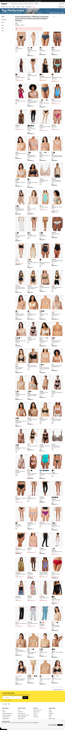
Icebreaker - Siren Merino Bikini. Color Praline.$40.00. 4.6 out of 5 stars (45, 228)
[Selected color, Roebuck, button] (16, 418)
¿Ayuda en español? (21, 713)
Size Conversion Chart (37, 710)
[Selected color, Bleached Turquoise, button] (52, 74)
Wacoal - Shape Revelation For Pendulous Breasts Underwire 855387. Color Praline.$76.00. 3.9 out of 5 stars (21, 645)
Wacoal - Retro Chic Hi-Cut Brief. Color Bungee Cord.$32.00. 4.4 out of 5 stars (57, 43)
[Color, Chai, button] (18, 523)
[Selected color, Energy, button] (40, 470)
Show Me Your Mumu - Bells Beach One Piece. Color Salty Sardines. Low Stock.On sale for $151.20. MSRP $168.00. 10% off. (45, 568)
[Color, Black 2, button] (56, 497)
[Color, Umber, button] (54, 497)
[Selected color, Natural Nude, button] (52, 622)
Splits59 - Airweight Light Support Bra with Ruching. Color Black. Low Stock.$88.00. (57, 281)
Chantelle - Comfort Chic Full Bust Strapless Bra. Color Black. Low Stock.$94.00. (33, 333)
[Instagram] (3, 704)
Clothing (50, 711)
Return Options (21, 718)
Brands (50, 710)
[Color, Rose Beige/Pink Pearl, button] (42, 676)
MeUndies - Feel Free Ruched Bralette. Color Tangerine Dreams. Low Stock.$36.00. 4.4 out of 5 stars (45, 281)
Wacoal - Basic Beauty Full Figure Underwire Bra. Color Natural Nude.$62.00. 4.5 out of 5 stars (33, 307)
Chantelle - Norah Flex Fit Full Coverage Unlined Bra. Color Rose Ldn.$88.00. (21, 440)
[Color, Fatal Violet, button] (18, 445)
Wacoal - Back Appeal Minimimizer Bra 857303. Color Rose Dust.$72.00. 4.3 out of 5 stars (21, 148)
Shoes (50, 716)
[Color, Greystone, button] (43, 311)
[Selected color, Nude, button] (16, 206)
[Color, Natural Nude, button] (18, 311)
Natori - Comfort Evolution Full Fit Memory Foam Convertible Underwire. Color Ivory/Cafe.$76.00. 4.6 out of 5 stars (45, 360)
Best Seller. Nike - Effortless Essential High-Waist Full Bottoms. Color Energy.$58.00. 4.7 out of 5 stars (45, 466)
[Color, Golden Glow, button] (31, 676)
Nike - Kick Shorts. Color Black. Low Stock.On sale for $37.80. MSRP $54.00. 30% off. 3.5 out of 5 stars (21, 255)
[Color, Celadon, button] (36, 676)
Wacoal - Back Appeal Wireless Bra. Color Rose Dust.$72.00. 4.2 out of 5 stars (21, 175)
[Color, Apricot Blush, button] (54, 48)
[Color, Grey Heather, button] (30, 233)
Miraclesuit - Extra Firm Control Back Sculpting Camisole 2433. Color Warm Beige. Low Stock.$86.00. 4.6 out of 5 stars (57, 175)
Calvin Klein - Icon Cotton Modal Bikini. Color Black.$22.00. (33, 228)
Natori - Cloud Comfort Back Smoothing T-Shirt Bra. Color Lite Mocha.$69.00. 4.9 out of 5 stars (33, 148)
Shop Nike (51, 12)
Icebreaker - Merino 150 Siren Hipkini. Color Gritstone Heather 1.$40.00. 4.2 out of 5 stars (57, 493)
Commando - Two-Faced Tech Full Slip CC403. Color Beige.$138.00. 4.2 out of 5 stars (33, 43)
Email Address (6, 697)
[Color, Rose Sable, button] (35, 676)
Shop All (62, 12)
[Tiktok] (6, 704)
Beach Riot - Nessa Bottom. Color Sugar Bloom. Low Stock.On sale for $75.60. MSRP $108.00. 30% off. (57, 121)
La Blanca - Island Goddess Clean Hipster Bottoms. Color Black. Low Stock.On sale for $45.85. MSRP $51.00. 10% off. (45, 121)
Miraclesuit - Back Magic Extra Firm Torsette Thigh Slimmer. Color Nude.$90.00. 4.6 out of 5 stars (21, 202)
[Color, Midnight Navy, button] (43, 470)
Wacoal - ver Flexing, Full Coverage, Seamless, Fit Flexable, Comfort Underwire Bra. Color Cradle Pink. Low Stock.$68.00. (57, 414)
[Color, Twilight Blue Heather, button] (33, 126)
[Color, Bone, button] (30, 48)
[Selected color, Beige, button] (28, 48)
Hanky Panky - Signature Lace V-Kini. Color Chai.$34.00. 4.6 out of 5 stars (57, 518)
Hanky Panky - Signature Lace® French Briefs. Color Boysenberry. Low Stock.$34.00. (45, 518)
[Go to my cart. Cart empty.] (63, 4)
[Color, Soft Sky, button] (43, 152)
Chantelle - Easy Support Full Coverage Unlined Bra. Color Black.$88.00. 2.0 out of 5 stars (45, 440)
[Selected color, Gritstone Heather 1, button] (52, 497)
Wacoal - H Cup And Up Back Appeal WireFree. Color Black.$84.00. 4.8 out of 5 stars (33, 175)
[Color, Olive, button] (54, 597)
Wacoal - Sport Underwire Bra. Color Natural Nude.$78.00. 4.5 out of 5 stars (45, 645)
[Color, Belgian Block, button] (57, 676)
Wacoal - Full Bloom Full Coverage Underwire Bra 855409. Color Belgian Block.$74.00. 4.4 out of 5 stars (33, 387)
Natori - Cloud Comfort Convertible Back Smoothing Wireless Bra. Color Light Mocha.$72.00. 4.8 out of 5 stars (57, 148)
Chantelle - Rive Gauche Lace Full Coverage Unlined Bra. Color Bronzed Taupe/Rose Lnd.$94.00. (57, 440)
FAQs (19, 710)
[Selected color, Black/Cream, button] (52, 470)
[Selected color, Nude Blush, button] (16, 338)
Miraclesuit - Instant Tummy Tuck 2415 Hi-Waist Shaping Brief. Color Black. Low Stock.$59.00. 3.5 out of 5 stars (33, 281)
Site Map (35, 713)
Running (50, 715)
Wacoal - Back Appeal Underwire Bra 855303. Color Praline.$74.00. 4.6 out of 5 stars (45, 148)
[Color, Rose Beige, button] (30, 649)
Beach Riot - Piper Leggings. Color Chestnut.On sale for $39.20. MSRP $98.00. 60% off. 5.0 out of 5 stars (33, 568)
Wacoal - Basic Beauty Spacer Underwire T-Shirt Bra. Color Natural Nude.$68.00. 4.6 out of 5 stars (57, 618)
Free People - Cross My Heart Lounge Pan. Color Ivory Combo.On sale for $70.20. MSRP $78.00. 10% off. (33, 618)
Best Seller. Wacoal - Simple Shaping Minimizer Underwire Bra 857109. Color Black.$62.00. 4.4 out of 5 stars (21, 672)
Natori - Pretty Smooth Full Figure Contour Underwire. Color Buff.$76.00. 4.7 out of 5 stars (57, 333)
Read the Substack (37, 0)
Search (36, 3)
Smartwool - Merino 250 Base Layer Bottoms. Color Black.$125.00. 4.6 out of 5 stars (33, 121)
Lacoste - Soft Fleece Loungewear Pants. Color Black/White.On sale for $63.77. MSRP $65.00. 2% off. (21, 618)
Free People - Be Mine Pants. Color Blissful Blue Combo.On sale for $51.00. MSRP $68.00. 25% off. (45, 618)
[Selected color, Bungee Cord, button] (52, 48)
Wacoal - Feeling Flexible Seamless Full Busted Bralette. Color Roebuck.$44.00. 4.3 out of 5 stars (21, 414)
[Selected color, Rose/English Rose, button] (16, 391)
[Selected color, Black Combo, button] (16, 74)
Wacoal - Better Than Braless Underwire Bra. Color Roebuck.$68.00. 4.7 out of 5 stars (57, 645)
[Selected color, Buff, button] (52, 338)
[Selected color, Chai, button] (52, 523)
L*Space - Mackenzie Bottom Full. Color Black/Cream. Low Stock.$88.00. (33, 493)
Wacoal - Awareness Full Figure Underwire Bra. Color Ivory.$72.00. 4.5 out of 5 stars (45, 333)
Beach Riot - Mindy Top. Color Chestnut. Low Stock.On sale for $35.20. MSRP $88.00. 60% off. (21, 121)
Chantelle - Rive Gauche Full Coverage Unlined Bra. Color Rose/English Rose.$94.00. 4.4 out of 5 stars (21, 387)
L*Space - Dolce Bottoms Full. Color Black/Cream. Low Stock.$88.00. (21, 43)
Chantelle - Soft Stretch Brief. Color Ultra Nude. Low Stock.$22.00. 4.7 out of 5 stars (33, 672)
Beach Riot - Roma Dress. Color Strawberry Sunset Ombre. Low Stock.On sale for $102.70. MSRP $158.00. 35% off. (33, 592)
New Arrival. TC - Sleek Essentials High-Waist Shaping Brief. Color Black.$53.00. (45, 255)
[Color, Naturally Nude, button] (42, 48)
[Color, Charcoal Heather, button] (47, 100)
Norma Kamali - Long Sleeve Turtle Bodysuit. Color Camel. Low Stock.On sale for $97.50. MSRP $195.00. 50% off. (21, 568)
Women (22, 25)
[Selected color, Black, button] (40, 74)
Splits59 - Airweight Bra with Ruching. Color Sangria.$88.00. (21, 96)
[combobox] (21, 4)
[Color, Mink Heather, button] (30, 126)
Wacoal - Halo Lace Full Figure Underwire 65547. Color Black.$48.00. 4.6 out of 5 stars (21, 360)
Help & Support (61, 6)
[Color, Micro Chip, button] (45, 338)
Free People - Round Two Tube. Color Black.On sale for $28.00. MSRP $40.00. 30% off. (21, 592)
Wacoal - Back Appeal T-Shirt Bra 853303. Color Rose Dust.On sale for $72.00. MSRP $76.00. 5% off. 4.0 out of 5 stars (33, 202)
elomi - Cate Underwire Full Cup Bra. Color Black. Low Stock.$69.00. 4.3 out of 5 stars (33, 440)
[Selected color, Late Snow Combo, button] (52, 548)
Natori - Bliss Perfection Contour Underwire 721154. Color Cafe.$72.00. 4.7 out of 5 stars (33, 645)
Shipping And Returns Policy (23, 715)
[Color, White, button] (40, 100)
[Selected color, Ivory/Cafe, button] (40, 364)
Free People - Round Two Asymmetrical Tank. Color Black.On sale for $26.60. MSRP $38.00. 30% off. (45, 70)
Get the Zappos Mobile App (7, 713)
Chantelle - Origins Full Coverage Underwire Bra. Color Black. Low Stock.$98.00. (45, 414)
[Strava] (9, 704)
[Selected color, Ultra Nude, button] (28, 676)
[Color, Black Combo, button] (40, 676)
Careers (3, 711)
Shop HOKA (57, 12)
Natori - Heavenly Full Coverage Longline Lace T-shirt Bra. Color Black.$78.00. (33, 360)
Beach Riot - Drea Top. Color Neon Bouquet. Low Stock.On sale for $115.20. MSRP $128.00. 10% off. (33, 543)
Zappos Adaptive (52, 718)
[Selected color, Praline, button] (40, 152)
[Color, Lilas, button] (47, 152)
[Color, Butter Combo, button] (18, 74)
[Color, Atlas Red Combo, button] (43, 622)
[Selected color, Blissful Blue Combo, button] (40, 622)
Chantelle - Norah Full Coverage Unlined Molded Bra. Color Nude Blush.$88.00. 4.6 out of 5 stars (21, 333)
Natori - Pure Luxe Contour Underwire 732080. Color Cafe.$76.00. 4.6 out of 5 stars (45, 672)
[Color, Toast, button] (18, 364)
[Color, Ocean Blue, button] (18, 338)
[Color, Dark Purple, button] (52, 649)
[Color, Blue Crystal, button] (48, 470)
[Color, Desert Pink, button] (42, 470)
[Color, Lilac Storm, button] (31, 649)
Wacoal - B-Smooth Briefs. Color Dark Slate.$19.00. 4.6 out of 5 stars (45, 43)
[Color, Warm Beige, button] (42, 259)
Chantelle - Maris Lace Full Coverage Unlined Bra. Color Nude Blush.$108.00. (21, 466)
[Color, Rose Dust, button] (42, 152)
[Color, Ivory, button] (54, 622)
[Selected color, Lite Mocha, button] (28, 152)
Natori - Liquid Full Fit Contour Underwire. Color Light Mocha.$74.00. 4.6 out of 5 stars (45, 307)
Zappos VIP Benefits (6, 716)
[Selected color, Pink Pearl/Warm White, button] (28, 470)
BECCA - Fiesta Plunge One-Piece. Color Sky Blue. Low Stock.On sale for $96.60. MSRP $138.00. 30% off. (57, 96)
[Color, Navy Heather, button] (54, 548)
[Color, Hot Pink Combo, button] (42, 622)
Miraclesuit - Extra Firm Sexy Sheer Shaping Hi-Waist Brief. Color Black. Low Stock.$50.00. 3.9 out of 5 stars (57, 255)
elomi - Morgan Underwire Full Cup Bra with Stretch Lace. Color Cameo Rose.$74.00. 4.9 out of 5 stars (57, 360)
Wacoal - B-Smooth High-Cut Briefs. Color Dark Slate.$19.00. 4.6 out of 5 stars (45, 96)
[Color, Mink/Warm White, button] (30, 470)
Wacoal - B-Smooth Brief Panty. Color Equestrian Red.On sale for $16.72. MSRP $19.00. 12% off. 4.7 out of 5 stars (57, 568)
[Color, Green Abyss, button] (45, 470)
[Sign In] (60, 4)
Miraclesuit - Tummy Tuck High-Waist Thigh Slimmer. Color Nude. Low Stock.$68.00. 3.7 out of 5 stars (33, 255)
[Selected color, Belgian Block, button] (28, 391)
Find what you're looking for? (57, 689)
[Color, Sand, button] (54, 676)
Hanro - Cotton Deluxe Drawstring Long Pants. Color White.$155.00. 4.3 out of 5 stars (21, 228)
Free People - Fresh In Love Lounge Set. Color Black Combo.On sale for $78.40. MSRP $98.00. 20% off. (21, 70)
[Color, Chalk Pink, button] (45, 100)
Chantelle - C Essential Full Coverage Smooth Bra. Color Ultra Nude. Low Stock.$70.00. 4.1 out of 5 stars (33, 414)
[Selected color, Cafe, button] (28, 649)
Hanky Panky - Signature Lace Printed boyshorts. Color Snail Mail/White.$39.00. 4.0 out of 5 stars (33, 518)
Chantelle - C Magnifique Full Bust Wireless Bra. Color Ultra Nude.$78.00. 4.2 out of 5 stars (45, 387)
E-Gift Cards (35, 716)
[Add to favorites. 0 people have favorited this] (26, 32)
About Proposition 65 (22, 716)
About (3, 710)
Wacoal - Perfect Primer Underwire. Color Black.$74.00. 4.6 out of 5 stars (57, 672)
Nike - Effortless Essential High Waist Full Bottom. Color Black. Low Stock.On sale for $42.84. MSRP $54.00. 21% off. (21, 493)
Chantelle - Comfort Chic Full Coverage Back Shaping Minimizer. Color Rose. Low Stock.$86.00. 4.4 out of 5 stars (33, 96)
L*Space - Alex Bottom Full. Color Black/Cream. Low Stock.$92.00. (57, 466)
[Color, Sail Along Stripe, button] (54, 470)
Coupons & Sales (5, 718)
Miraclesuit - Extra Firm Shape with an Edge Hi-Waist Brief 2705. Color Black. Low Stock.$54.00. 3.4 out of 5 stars (21, 281)
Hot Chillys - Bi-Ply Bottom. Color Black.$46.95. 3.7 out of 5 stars (45, 493)
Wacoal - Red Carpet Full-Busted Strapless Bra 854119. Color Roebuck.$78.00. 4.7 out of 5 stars (21, 307)
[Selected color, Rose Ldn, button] (16, 445)
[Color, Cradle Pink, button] (43, 338)
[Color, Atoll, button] (33, 676)
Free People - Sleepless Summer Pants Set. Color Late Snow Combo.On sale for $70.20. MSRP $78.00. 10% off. (57, 543)
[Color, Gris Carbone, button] (30, 676)
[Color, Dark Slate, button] (18, 179)
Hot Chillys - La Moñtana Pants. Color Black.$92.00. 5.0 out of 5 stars (45, 543)
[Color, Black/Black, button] (42, 233)
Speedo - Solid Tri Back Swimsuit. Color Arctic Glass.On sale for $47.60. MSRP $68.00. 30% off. (45, 202)
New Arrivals (51, 713)
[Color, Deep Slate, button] (45, 152)
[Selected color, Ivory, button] (40, 338)
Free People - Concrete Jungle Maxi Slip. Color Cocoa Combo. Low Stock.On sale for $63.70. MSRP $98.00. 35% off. (45, 592)
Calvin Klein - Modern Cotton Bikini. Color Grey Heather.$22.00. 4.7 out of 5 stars (57, 228)
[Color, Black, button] (31, 48)
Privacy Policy (35, 722)
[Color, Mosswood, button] (42, 74)
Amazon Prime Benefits (6, 715)
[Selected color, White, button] (16, 233)
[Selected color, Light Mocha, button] (52, 152)
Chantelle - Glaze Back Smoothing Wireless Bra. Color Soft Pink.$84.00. (45, 175)
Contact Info (20, 711)
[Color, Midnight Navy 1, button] (57, 497)
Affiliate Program (36, 711)
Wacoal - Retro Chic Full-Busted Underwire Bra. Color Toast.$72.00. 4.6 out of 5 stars (57, 307)
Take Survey (35, 715)
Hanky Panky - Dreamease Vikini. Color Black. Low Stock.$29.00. (21, 518)
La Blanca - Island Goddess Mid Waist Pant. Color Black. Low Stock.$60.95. (33, 70)
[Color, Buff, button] (43, 364)
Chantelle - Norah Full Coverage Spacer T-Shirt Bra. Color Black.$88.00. (57, 387)
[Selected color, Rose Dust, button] (16, 179)
